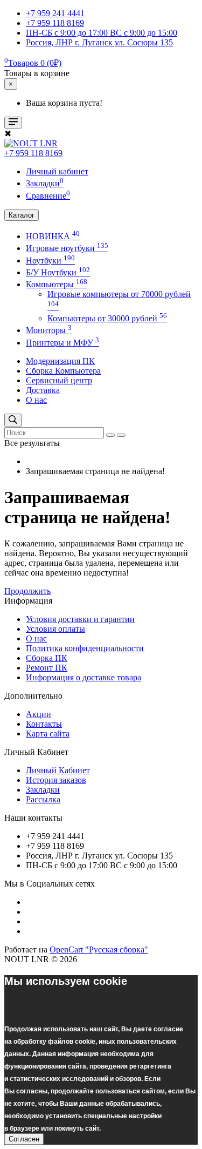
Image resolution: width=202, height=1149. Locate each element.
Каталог (21, 215)
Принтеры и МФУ (62, 342)
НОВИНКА (53, 236)
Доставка (43, 390)
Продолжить (27, 591)
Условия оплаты (55, 628)
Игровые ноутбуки (67, 248)
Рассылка (43, 799)
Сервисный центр (59, 380)
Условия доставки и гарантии (80, 619)
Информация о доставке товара (83, 677)
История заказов (56, 780)
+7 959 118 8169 (33, 153)
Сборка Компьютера (63, 370)
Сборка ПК (46, 658)
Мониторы (49, 330)
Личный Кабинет (58, 770)
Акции (38, 714)
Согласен (24, 1139)
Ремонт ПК (46, 667)
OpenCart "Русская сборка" (99, 949)
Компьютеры (56, 284)
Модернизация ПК (60, 361)
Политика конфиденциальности (85, 648)
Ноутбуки (50, 260)
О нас (36, 399)
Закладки (43, 789)
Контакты (44, 723)
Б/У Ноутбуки (58, 272)
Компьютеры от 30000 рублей (107, 318)
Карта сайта (47, 733)
